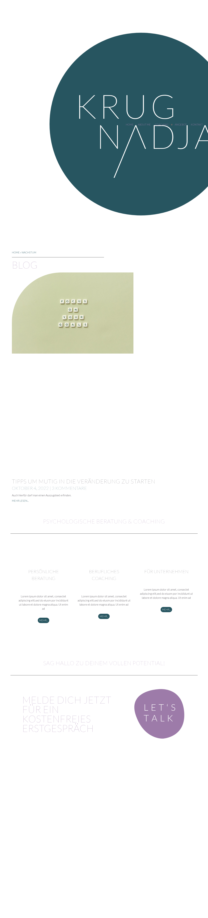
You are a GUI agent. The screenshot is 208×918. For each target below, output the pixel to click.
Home (130, 124)
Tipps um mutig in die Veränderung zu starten (83, 481)
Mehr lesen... (20, 500)
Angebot (181, 124)
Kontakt (197, 124)
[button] (43, 620)
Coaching (161, 124)
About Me (144, 124)
